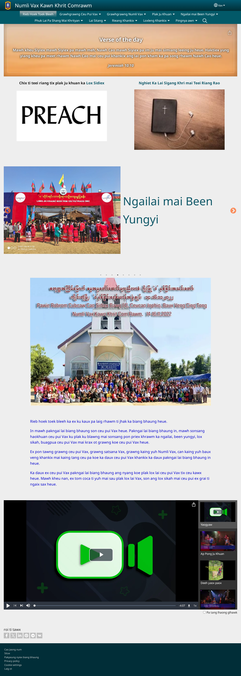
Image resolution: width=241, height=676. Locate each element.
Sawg (204, 20)
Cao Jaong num (13, 649)
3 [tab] (112, 275)
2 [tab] (106, 275)
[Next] (21, 606)
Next (233, 211)
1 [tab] (101, 275)
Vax (220, 5)
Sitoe (7, 653)
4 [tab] (118, 275)
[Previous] (15, 606)
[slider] (105, 605)
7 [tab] (135, 275)
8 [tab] (140, 275)
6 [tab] (129, 275)
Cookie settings (13, 665)
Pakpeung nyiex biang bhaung (21, 657)
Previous (8, 211)
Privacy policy (12, 661)
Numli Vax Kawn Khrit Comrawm (53, 5)
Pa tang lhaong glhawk (222, 612)
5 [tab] (123, 275)
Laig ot (8, 668)
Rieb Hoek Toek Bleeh (38, 14)
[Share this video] (194, 505)
